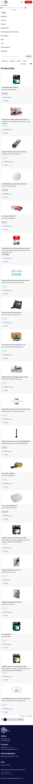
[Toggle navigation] (2, 2)
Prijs (24, 61)
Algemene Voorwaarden (7, 773)
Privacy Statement (5, 772)
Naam (18, 61)
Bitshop (21, 778)
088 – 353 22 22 (10, 747)
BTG (25, 769)
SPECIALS (4, 61)
